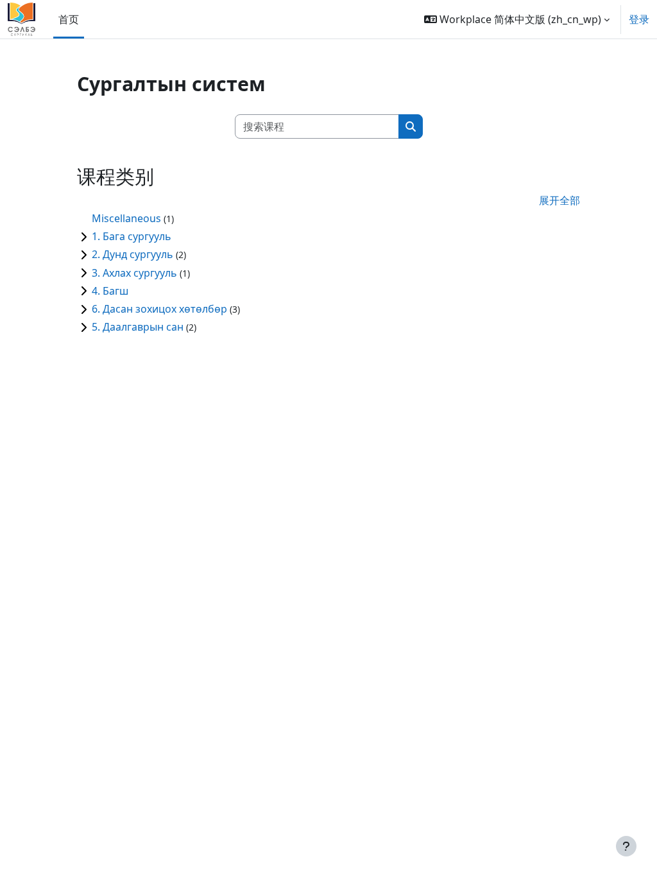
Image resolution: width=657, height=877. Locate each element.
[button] (517, 19)
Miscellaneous (126, 218)
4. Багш (110, 291)
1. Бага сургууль (131, 236)
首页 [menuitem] (68, 19)
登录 (639, 19)
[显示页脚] (626, 846)
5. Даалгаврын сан (137, 327)
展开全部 (559, 200)
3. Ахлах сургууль (134, 273)
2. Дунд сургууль (132, 254)
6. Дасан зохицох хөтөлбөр (159, 309)
